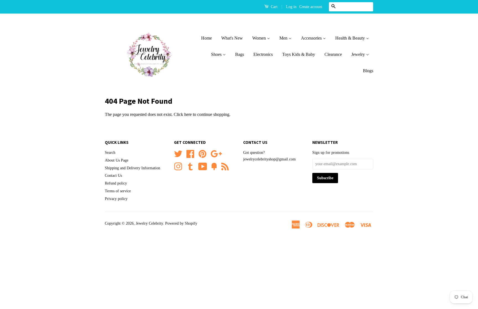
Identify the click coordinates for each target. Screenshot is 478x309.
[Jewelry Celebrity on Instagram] (178, 166)
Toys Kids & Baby (298, 54)
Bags (239, 54)
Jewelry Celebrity (149, 223)
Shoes (217, 54)
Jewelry (358, 54)
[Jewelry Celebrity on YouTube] (202, 166)
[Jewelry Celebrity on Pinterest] (202, 153)
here (188, 114)
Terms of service (118, 191)
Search (110, 152)
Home (206, 38)
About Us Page (116, 160)
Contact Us (113, 175)
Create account (310, 7)
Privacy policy (116, 199)
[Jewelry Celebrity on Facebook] (190, 153)
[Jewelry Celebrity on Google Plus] (216, 153)
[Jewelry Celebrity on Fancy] (214, 166)
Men (284, 38)
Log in (291, 7)
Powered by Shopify (181, 223)
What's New (232, 38)
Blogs (368, 70)
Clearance (333, 54)
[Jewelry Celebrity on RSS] (225, 166)
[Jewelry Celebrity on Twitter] (178, 153)
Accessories (312, 38)
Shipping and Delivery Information (132, 168)
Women (259, 38)
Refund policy (116, 183)
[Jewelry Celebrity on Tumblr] (190, 166)
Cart (273, 7)
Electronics (263, 54)
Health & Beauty (350, 38)
